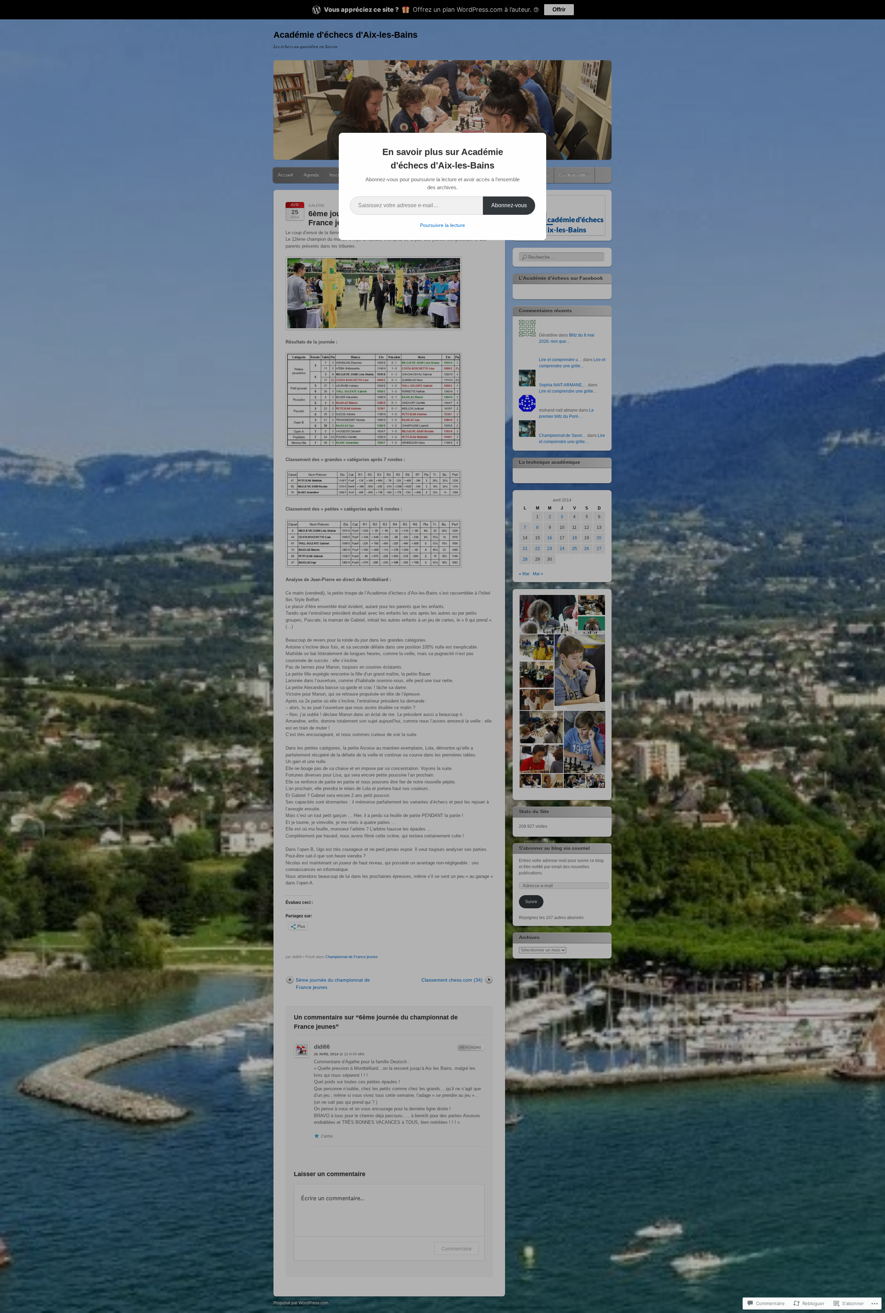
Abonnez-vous (509, 205)
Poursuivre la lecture (442, 225)
